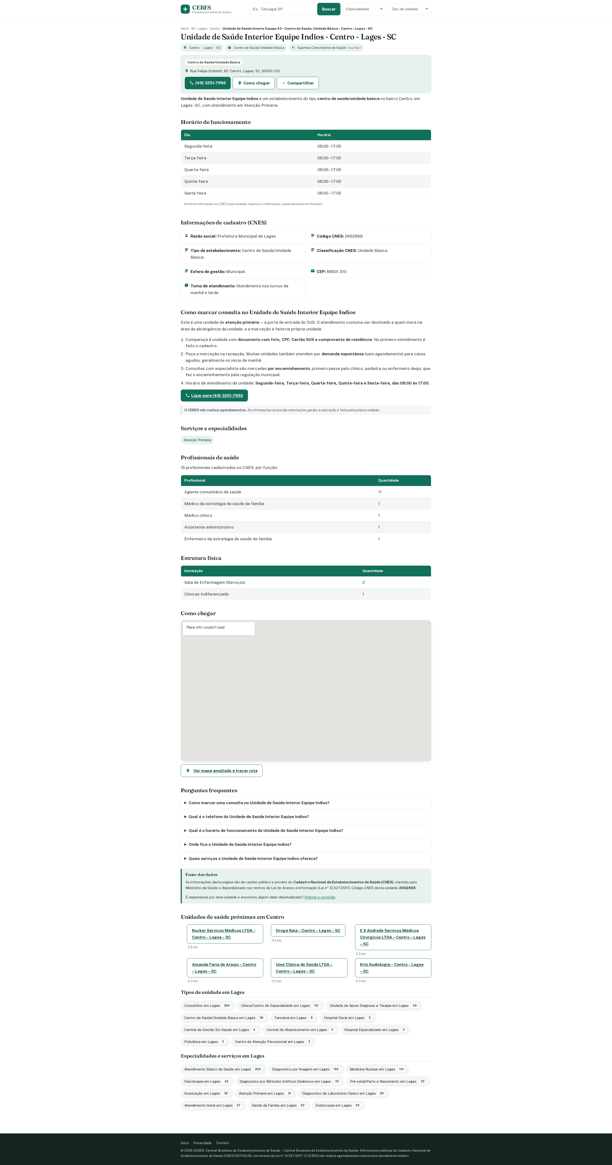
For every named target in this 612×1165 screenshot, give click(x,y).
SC (193, 28)
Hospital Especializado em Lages (374, 1030)
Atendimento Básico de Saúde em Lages (222, 1069)
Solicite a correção (320, 897)
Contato (222, 1143)
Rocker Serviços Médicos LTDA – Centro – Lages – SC (224, 934)
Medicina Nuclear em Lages (377, 1069)
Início (185, 28)
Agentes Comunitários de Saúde (321, 48)
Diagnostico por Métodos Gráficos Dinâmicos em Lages (289, 1081)
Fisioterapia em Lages (206, 1081)
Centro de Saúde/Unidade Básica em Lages (223, 1018)
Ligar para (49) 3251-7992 (217, 395)
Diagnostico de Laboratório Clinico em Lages (343, 1093)
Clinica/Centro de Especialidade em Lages (279, 1005)
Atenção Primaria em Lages (265, 1093)
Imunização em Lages (206, 1093)
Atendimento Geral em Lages (212, 1105)
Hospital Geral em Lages (347, 1018)
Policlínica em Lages (204, 1042)
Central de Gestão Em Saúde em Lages (219, 1030)
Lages (203, 28)
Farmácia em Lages (293, 1018)
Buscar (329, 9)
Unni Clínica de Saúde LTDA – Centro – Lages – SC (304, 968)
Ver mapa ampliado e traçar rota (225, 770)
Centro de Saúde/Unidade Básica (259, 48)
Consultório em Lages (207, 1005)
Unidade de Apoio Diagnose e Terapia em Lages (373, 1005)
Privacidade (202, 1143)
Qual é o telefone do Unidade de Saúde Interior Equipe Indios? (249, 816)
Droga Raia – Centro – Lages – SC (308, 930)
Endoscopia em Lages (337, 1105)
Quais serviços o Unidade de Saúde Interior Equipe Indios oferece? (253, 858)
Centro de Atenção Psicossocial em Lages (272, 1042)
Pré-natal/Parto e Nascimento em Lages (387, 1081)
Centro (215, 28)
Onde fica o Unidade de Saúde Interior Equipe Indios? (240, 844)
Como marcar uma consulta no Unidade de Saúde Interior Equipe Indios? (259, 802)
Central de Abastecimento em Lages (300, 1030)
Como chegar (256, 83)
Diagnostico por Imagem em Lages (305, 1069)
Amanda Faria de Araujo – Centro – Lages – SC (224, 968)
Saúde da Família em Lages (278, 1105)
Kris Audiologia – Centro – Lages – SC (392, 968)
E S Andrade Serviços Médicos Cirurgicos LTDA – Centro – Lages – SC (393, 937)
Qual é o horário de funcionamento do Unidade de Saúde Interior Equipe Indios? (266, 830)
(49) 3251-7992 (210, 82)
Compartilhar (300, 83)
